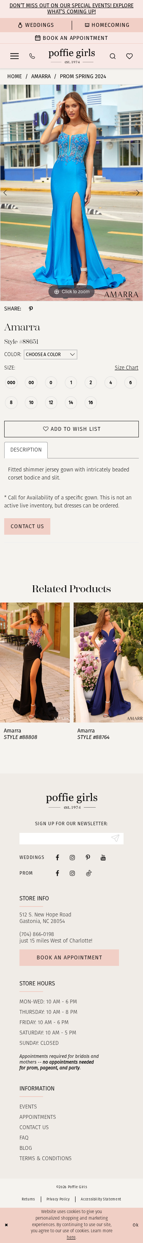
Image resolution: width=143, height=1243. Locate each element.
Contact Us (27, 526)
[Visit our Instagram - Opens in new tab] (72, 857)
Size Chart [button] (126, 368)
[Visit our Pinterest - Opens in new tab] (87, 857)
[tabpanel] (71, 193)
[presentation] (35, 662)
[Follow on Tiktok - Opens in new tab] (88, 873)
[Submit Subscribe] (115, 838)
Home (14, 76)
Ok (136, 1225)
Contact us (34, 1128)
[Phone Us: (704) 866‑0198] (32, 56)
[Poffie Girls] (71, 56)
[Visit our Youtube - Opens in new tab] (103, 857)
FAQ (24, 1138)
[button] (14, 56)
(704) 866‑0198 (36, 935)
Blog (25, 1148)
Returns (28, 1199)
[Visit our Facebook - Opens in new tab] (57, 857)
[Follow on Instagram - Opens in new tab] (72, 873)
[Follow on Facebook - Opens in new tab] (57, 873)
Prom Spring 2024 (83, 76)
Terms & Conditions (45, 1159)
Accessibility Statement (101, 1199)
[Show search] (112, 56)
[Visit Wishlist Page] (129, 56)
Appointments (37, 1117)
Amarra (41, 76)
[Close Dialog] (6, 1225)
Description (26, 450)
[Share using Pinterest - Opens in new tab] (31, 309)
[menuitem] (36, 25)
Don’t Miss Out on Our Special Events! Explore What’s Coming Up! (71, 8)
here (71, 1238)
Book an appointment (69, 957)
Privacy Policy (58, 1199)
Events (28, 1107)
